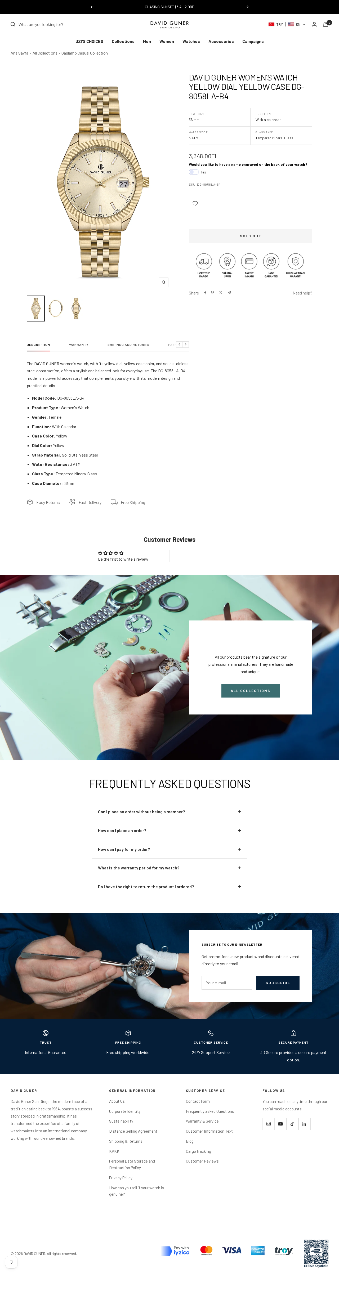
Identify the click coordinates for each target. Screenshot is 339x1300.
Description (38, 344)
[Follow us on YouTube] (280, 1124)
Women (166, 41)
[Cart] (325, 24)
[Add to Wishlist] (195, 203)
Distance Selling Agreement (133, 1131)
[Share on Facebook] (205, 292)
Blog (190, 1141)
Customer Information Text (209, 1131)
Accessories (221, 41)
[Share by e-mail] (229, 292)
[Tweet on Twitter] (220, 292)
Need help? (302, 292)
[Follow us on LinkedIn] (304, 1124)
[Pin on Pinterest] (212, 292)
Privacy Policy (120, 1177)
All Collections (45, 52)
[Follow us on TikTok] (292, 1124)
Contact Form (198, 1101)
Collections (123, 41)
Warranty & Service (202, 1121)
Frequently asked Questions (210, 1111)
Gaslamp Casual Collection (84, 52)
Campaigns (253, 41)
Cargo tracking (198, 1151)
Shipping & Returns (125, 1141)
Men (147, 41)
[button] (287, 24)
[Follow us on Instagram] (268, 1124)
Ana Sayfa (19, 52)
